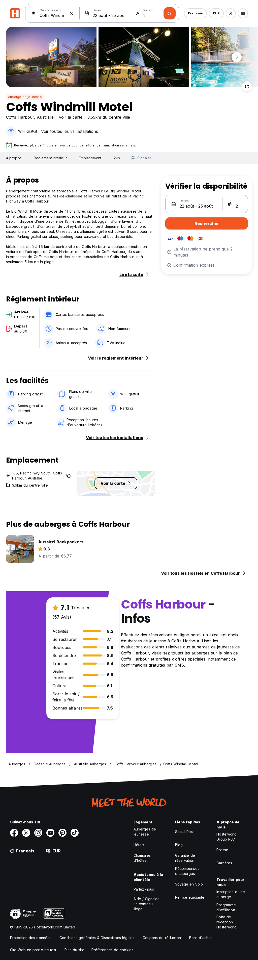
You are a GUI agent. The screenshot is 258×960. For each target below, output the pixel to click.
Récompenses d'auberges (187, 871)
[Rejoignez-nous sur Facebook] (14, 833)
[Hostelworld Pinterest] (62, 833)
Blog (179, 845)
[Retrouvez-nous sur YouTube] (50, 833)
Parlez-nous (144, 889)
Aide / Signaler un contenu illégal (146, 904)
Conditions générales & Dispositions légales (96, 938)
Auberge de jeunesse (25, 97)
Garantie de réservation (185, 858)
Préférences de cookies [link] (112, 950)
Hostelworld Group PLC (226, 836)
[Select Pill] (231, 13)
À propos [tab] (14, 158)
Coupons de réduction (162, 938)
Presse (222, 850)
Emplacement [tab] (90, 158)
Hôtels (139, 845)
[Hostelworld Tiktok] (75, 833)
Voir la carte (70, 117)
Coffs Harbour (20, 117)
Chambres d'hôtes (142, 858)
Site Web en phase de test (33, 950)
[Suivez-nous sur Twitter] (26, 833)
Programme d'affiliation (226, 907)
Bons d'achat (200, 938)
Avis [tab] (116, 158)
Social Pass (185, 831)
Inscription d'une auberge (230, 894)
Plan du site (74, 950)
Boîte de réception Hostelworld (226, 922)
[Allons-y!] (170, 13)
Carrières (224, 863)
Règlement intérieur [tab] (50, 158)
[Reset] (71, 13)
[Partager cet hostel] (247, 86)
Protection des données (30, 938)
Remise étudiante (190, 897)
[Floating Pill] (237, 57)
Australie (45, 117)
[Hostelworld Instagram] (38, 833)
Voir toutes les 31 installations (69, 131)
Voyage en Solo (189, 884)
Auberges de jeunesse (145, 831)
